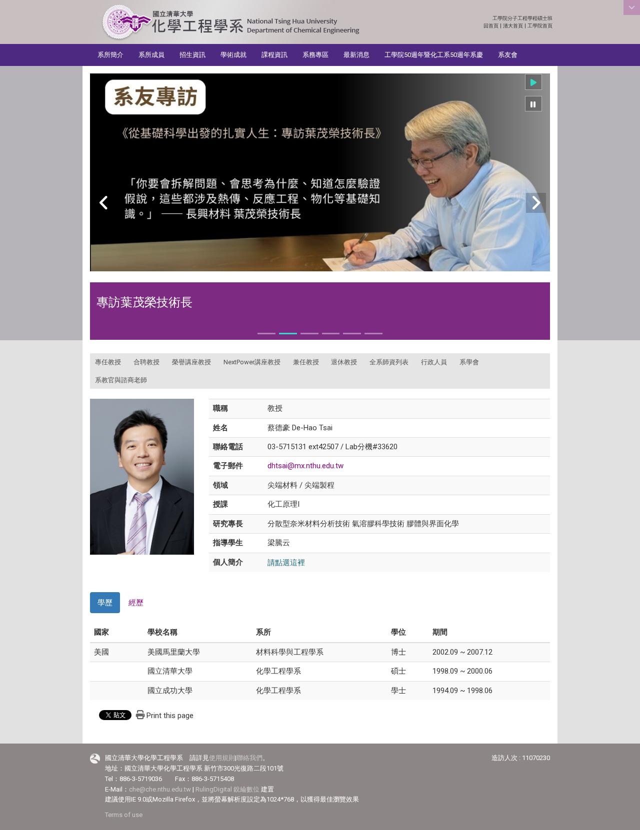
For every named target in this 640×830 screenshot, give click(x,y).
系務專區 (315, 54)
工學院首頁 (540, 25)
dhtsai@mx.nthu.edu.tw (306, 465)
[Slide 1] (267, 333)
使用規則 (222, 758)
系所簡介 (111, 54)
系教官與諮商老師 (121, 380)
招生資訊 (193, 54)
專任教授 (108, 362)
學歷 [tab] (105, 602)
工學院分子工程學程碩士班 (522, 18)
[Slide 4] (331, 333)
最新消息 (357, 54)
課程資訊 (275, 54)
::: (547, 18)
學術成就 (233, 54)
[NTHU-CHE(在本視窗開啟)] (230, 22)
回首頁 (491, 25)
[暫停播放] (533, 104)
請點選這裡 (286, 562)
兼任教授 (306, 362)
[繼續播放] (533, 82)
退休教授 (344, 362)
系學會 (469, 362)
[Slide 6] (373, 333)
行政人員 (434, 362)
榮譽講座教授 (191, 362)
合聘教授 (147, 362)
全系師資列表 (389, 362)
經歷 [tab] (136, 602)
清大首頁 (513, 25)
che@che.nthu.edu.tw (160, 789)
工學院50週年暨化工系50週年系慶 (433, 54)
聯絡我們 (249, 758)
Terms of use (123, 815)
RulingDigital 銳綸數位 (228, 789)
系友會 (508, 54)
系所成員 (151, 54)
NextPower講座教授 (252, 362)
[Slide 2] (288, 333)
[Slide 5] (352, 333)
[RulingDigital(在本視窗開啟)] (95, 758)
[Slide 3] (309, 333)
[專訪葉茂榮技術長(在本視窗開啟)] (320, 172)
